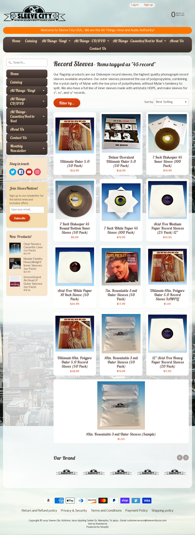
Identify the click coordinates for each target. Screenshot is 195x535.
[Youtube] (29, 172)
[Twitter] (12, 172)
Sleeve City (54, 521)
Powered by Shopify (97, 527)
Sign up (148, 5)
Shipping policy (162, 511)
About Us (176, 40)
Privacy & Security (74, 511)
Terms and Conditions (106, 511)
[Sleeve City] (34, 13)
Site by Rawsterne (97, 524)
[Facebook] (21, 172)
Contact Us (98, 48)
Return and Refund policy (39, 511)
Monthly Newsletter (28, 148)
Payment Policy (136, 511)
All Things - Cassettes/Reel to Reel (140, 41)
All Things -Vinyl (56, 41)
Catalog (31, 40)
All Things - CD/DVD (92, 41)
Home (16, 40)
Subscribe (20, 218)
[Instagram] (37, 172)
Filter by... (66, 103)
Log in (134, 5)
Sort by (148, 102)
